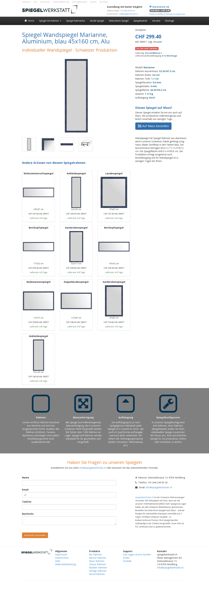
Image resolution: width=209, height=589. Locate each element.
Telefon (26, 501)
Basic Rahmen (96, 561)
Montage (169, 20)
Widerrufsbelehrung (61, 2)
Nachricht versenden (35, 535)
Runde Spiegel (97, 20)
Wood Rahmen (97, 574)
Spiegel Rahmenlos (75, 20)
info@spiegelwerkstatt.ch (128, 14)
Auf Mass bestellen (155, 126)
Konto (126, 557)
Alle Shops (104, 2)
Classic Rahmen (97, 564)
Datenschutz (45, 2)
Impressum (26, 2)
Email (25, 489)
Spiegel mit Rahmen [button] (49, 20)
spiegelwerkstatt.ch (144, 497)
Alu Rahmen (95, 554)
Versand (156, 20)
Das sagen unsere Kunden (137, 554)
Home (30, 20)
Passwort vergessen (175, 14)
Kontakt (93, 2)
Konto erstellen (156, 14)
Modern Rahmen (98, 567)
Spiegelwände (140, 20)
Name (25, 477)
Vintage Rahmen (97, 570)
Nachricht (28, 513)
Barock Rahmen (97, 557)
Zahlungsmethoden (79, 2)
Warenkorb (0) (160, 6)
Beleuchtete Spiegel (119, 20)
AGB (35, 2)
